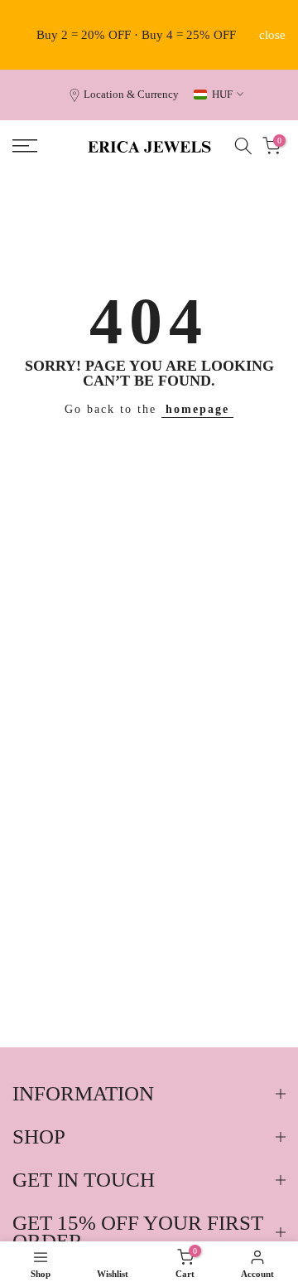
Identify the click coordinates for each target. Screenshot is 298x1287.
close (272, 35)
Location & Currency (131, 94)
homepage (197, 409)
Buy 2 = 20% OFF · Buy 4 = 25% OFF (136, 34)
